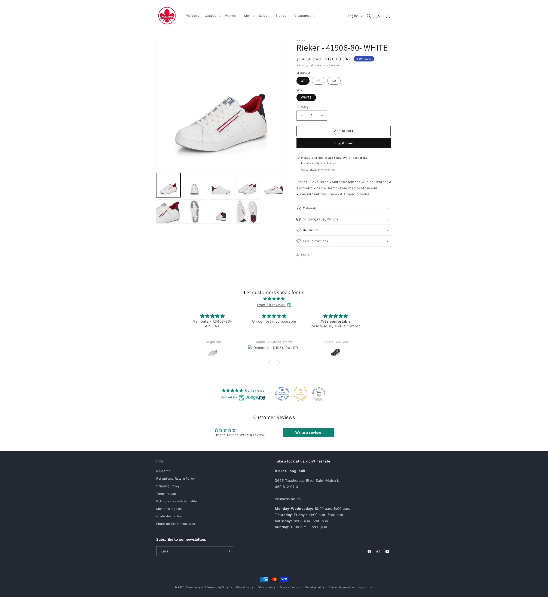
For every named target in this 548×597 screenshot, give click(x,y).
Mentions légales (169, 508)
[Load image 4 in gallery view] (247, 185)
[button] (212, 15)
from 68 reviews (271, 305)
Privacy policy (266, 587)
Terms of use (166, 493)
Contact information (341, 587)
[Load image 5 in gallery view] (274, 185)
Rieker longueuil (196, 587)
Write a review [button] (308, 432)
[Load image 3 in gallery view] (221, 185)
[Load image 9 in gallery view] (247, 211)
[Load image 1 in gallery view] (168, 185)
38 (318, 80)
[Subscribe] (228, 551)
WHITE (306, 97)
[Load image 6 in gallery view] (168, 211)
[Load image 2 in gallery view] (195, 185)
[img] (274, 299)
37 (303, 80)
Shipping (302, 65)
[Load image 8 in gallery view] (221, 211)
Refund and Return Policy (175, 478)
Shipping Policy (168, 486)
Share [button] (305, 254)
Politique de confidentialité (176, 501)
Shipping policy (315, 587)
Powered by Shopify (219, 587)
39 (334, 80)
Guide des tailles (168, 516)
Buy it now (343, 143)
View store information (318, 170)
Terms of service (290, 587)
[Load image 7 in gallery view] (195, 211)
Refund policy (244, 587)
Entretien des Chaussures (175, 524)
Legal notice (365, 587)
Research (163, 471)
